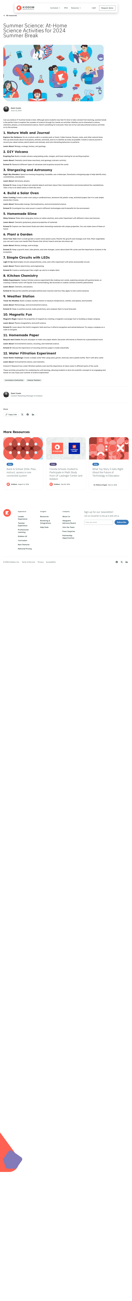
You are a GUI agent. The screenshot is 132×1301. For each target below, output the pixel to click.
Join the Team (68, 527)
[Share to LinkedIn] (33, 414)
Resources (44, 516)
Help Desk (44, 527)
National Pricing (25, 549)
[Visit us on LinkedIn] (127, 562)
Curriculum (22, 540)
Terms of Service (28, 562)
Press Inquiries (68, 531)
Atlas (66, 8)
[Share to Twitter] (22, 414)
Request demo (107, 8)
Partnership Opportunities (68, 536)
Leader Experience (22, 517)
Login (94, 8)
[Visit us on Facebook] (117, 562)
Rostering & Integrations (45, 522)
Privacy (41, 562)
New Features (23, 545)
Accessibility (51, 562)
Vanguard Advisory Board (69, 522)
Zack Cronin (16, 108)
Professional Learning (23, 531)
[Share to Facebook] (28, 414)
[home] (25, 8)
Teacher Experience (22, 524)
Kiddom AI (22, 536)
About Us (66, 516)
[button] (55, 7)
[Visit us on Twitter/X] (122, 562)
